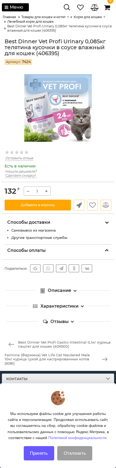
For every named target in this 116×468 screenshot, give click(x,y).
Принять (39, 453)
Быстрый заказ (79, 205)
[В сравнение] (106, 205)
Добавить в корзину (38, 205)
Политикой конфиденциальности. (78, 438)
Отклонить (75, 453)
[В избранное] (92, 205)
